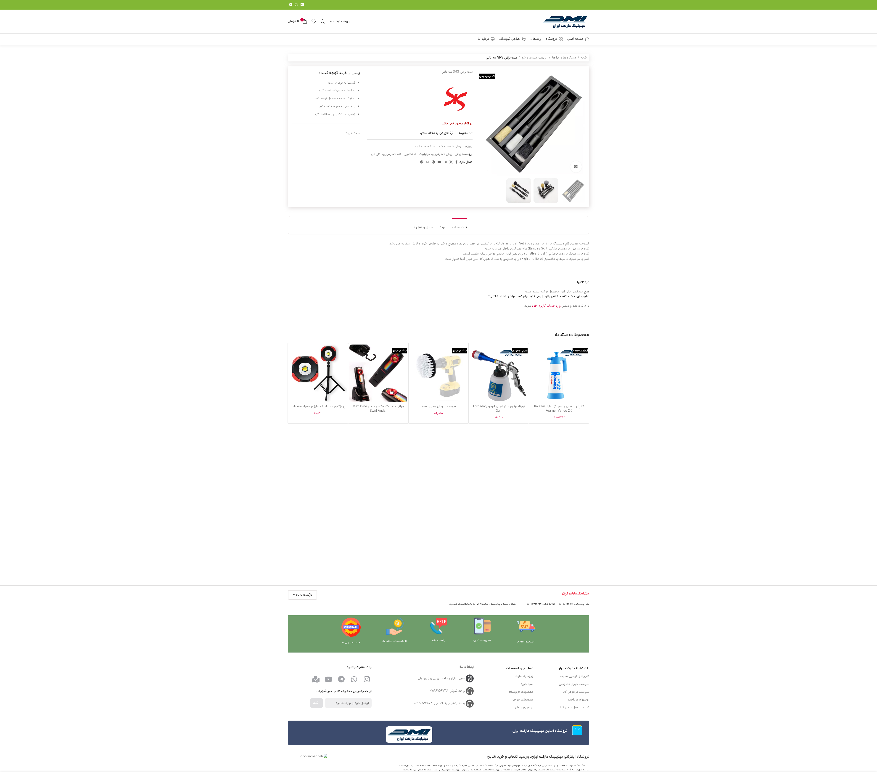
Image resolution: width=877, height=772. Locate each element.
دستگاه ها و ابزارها (564, 57)
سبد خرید (527, 684)
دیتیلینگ (424, 154)
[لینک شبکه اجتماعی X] (451, 162)
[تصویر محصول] (499, 373)
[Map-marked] (315, 679)
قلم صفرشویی (392, 154)
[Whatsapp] (354, 679)
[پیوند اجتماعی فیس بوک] (456, 162)
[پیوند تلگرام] (291, 5)
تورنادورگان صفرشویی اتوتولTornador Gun (499, 408)
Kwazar (559, 417)
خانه (584, 57)
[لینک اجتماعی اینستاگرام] (445, 162)
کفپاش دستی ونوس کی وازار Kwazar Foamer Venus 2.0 (559, 408)
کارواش (376, 154)
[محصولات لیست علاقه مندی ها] (313, 21)
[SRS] (455, 99)
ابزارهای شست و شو (534, 57)
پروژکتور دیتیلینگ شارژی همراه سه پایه (318, 406)
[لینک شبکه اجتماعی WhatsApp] (296, 5)
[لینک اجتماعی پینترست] (433, 162)
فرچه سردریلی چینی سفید (438, 406)
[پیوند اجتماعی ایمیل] (302, 5)
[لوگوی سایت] (565, 21)
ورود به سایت (524, 676)
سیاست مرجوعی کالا (576, 692)
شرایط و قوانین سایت (574, 676)
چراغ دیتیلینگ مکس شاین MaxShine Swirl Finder (378, 408)
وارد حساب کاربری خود (546, 305)
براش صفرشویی (442, 154)
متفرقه (498, 417)
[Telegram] (341, 679)
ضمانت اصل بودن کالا (574, 707)
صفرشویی (410, 154)
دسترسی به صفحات (520, 668)
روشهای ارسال (524, 707)
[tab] (459, 225)
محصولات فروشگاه (521, 692)
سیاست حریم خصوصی (574, 684)
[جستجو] (323, 21)
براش (458, 154)
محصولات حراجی (523, 700)
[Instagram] (367, 679)
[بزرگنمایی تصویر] (576, 166)
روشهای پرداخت (578, 700)
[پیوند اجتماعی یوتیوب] (439, 162)
